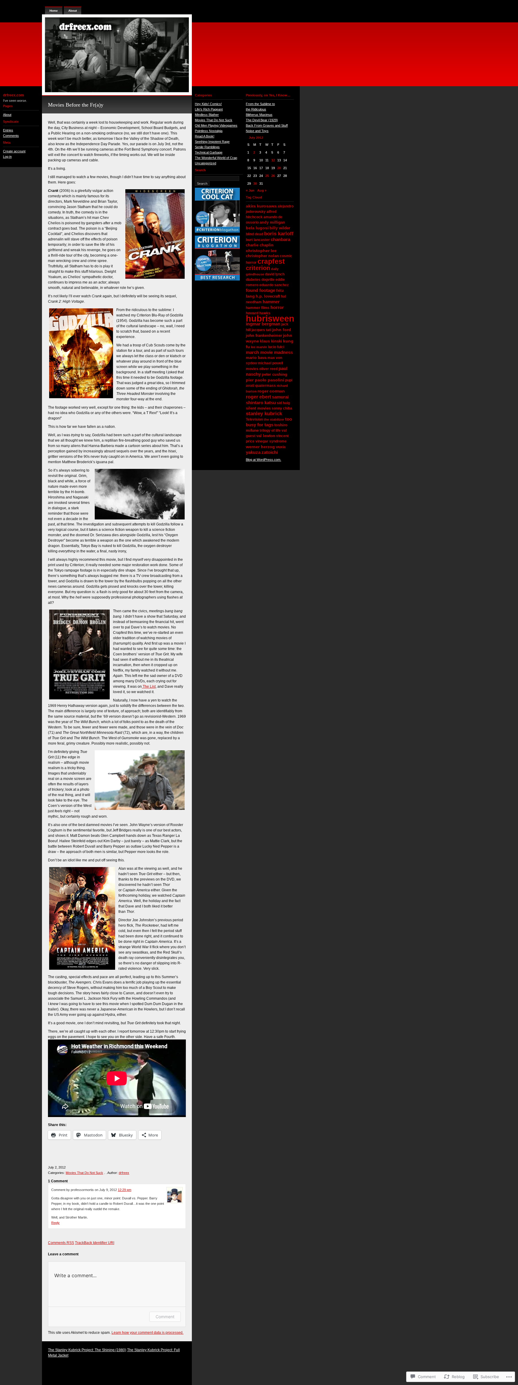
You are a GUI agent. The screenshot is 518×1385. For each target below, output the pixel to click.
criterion (258, 268)
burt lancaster (258, 240)
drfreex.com (13, 95)
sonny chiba (282, 408)
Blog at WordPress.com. (263, 459)
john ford (281, 329)
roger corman (271, 391)
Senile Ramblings (207, 147)
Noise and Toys (257, 131)
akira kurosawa (261, 206)
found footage (260, 290)
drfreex (124, 1173)
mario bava (256, 357)
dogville (268, 280)
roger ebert (258, 396)
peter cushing (274, 374)
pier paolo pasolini (265, 380)
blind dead (254, 234)
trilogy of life (270, 430)
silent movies (258, 408)
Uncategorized (205, 163)
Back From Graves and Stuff (267, 125)
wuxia (281, 447)
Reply (55, 1223)
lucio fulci (276, 347)
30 (255, 183)
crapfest (271, 261)
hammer (271, 301)
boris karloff (278, 234)
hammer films (257, 308)
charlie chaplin (259, 245)
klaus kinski (271, 341)
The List (149, 686)
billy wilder (279, 228)
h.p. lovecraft (268, 296)
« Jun (250, 190)
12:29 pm (124, 1190)
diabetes (253, 280)
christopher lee (261, 250)
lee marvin (259, 347)
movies (252, 369)
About (7, 114)
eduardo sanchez (274, 285)
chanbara (280, 239)
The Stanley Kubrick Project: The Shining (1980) (87, 1350)
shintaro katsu (261, 402)
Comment (165, 1316)
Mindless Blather (207, 114)
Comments (11, 135)
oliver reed (268, 369)
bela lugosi (257, 227)
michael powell (270, 363)
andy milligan (272, 222)
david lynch (274, 274)
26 (273, 176)
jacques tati (261, 330)
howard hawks (258, 313)
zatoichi (269, 452)
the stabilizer (274, 419)
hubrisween (270, 318)
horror (277, 307)
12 (273, 160)
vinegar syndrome (271, 441)
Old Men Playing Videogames (216, 125)
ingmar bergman (263, 323)
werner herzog (260, 446)
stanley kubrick (264, 413)
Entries (8, 130)
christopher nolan (262, 256)
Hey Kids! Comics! (208, 104)
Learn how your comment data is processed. (147, 1333)
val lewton (265, 436)
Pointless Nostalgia (208, 131)
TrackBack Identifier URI (94, 1243)
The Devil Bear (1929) (262, 120)
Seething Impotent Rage (212, 141)
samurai (280, 397)
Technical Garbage (208, 152)
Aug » (261, 190)
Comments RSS (61, 1243)
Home (53, 10)
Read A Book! (204, 136)
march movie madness (269, 352)
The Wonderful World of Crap (216, 158)
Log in (7, 156)
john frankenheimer (264, 335)
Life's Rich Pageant (209, 109)
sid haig (283, 403)
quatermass (265, 386)
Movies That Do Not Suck (84, 1173)
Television (254, 419)
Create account (14, 151)
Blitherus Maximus (259, 114)
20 (279, 168)
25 (267, 176)
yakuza (253, 452)
